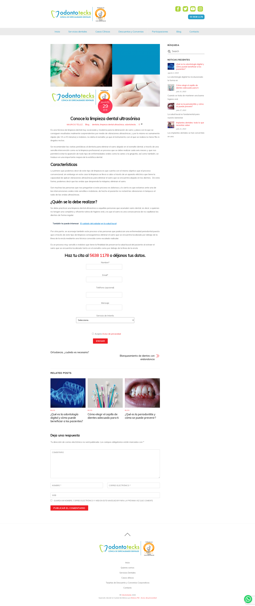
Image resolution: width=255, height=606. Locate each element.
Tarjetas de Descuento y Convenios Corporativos (127, 583)
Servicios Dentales (128, 573)
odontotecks (130, 124)
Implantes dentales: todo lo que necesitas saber (190, 123)
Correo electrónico (120, 485)
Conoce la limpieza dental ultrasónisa (105, 118)
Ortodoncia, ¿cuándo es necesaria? (69, 352)
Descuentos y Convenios (131, 31)
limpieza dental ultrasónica (112, 124)
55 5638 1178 (196, 17)
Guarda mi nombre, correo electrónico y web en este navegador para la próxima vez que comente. (103, 501)
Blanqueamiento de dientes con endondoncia (137, 357)
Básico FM (135, 598)
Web (54, 495)
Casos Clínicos (102, 31)
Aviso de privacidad (111, 333)
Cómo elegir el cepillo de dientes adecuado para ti (103, 415)
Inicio (57, 31)
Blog (178, 31)
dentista (95, 124)
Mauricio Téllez (75, 124)
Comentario (58, 452)
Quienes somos (127, 568)
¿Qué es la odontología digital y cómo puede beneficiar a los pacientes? (66, 417)
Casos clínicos (127, 578)
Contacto (194, 31)
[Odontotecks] (79, 21)
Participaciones (160, 31)
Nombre (56, 485)
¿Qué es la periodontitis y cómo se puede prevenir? (140, 415)
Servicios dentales (77, 31)
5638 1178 (99, 255)
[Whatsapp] (248, 599)
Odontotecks (126, 595)
